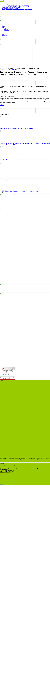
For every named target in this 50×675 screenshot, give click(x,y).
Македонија (13, 69)
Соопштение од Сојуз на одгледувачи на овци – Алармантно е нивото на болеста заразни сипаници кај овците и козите (22, 11)
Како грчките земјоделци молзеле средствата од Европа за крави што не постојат (15, 5)
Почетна (3, 25)
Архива (1, 484)
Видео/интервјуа (5, 38)
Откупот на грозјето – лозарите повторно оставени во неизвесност (13, 4)
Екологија (3, 34)
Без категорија (6, 69)
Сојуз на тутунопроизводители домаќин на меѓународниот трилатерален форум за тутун (17, 9)
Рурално (3, 31)
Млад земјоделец (7, 29)
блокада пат (2, 105)
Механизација (4, 35)
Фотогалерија (4, 37)
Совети (3, 36)
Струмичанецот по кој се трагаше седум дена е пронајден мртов (16, 128)
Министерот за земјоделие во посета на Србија (10, 8)
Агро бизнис (4, 28)
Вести (10, 69)
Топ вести (3, 26)
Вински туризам (6, 33)
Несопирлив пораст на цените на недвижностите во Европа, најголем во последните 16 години (24, 175)
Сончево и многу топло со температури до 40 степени (11, 7)
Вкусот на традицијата (7, 32)
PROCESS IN (7, 485)
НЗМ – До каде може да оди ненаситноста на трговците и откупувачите (14, 3)
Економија (3, 27)
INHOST (38, 485)
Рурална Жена (6, 30)
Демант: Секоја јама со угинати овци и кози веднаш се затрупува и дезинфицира (15, 6)
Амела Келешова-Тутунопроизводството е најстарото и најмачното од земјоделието (20, 191)
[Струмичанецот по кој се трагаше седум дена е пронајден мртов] (9, 126)
